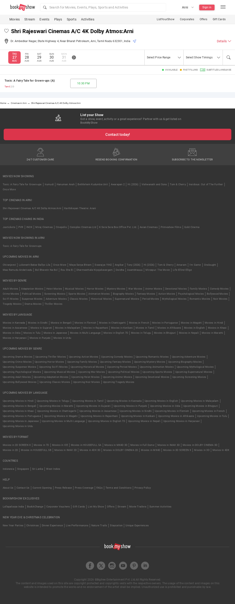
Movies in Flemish (85, 322)
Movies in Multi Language (85, 332)
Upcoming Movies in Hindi (18, 400)
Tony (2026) (133, 264)
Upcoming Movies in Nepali (144, 421)
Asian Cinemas (149, 227)
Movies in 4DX (221, 450)
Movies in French (139, 322)
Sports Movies (77, 293)
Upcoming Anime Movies (117, 377)
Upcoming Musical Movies (60, 371)
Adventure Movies (56, 298)
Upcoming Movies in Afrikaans (176, 416)
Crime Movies (11, 293)
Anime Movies (153, 288)
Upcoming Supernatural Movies (194, 371)
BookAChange (35, 506)
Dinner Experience (52, 525)
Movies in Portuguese (165, 322)
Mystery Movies (116, 288)
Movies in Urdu (62, 337)
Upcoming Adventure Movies (189, 356)
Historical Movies (101, 298)
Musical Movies (74, 288)
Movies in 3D (201, 450)
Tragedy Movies (12, 303)
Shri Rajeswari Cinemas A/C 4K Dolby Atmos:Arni (32, 208)
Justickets (9, 227)
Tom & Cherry (178, 184)
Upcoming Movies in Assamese (98, 411)
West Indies (53, 468)
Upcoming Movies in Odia (165, 406)
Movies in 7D (41, 445)
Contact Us (23, 487)
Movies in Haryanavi (15, 337)
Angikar (119, 264)
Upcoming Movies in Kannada (124, 400)
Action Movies (166, 293)
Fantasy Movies (146, 293)
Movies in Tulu (32, 332)
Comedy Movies (219, 288)
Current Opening (42, 487)
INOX (29, 227)
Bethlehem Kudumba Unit (93, 184)
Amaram (181, 264)
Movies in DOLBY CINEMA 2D (120, 450)
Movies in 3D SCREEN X (177, 450)
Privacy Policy (142, 487)
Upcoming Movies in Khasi (18, 411)
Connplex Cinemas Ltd (83, 227)
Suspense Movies (32, 298)
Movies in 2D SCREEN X (17, 445)
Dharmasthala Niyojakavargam (94, 269)
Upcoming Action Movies (83, 356)
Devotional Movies (176, 288)
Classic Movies (79, 298)
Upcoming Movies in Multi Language (63, 421)
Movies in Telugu (141, 332)
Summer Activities (160, 506)
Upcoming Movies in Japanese (21, 421)
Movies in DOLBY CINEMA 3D (200, 445)
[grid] (117, 83)
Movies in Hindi (214, 322)
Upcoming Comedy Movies (116, 356)
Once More (9, 189)
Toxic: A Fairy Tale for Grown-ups (22, 184)
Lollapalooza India (13, 506)
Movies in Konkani (122, 327)
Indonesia (8, 468)
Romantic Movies (200, 298)
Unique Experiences (137, 525)
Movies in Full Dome (142, 445)
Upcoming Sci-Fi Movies (53, 366)
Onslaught (210, 264)
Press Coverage (84, 487)
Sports (71, 19)
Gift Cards (219, 19)
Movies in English (194, 327)
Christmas (32, 525)
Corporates (187, 19)
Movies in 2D (10, 450)
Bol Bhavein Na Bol (46, 269)
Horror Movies (95, 288)
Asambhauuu (135, 269)
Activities (87, 19)
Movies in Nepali (189, 332)
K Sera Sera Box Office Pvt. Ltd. (118, 227)
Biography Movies (123, 293)
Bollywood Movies (217, 293)
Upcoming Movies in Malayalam (200, 400)
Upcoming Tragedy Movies (118, 382)
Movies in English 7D (116, 332)
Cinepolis (61, 227)
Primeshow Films (171, 227)
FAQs (99, 487)
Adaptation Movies (32, 288)
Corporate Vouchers (58, 506)
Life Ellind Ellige (182, 269)
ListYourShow (165, 19)
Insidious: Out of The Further (206, 184)
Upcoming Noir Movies (86, 382)
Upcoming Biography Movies (185, 361)
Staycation (116, 525)
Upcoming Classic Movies (54, 382)
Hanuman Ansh (66, 184)
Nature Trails (99, 525)
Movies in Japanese (55, 332)
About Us (8, 487)
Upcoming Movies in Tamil (88, 400)
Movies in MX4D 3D (115, 445)
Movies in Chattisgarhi (112, 322)
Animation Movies (99, 293)
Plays (58, 19)
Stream (29, 19)
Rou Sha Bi (67, 269)
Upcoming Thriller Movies (50, 356)
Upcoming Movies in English (161, 400)
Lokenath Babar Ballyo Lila (34, 264)
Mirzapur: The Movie (157, 269)
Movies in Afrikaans (169, 327)
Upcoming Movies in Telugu (53, 400)
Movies (14, 19)
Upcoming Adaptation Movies (51, 377)
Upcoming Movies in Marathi (56, 406)
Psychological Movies (191, 293)
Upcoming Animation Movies (157, 366)
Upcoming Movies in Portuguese (22, 416)
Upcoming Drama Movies (17, 356)
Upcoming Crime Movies (17, 361)
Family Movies (198, 288)
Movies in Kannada (14, 322)
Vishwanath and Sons (154, 184)
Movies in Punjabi (40, 337)
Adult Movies (10, 288)
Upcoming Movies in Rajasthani (99, 416)
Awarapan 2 (118, 184)
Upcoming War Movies (91, 371)
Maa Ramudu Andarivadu (17, 269)
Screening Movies (54, 293)
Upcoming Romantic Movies (152, 356)
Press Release (63, 487)
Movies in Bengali (61, 322)
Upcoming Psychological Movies (22, 371)
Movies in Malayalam (67, 327)
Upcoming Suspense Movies (19, 366)
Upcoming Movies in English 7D (106, 421)
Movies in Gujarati (41, 327)
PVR (20, 227)
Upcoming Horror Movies (49, 361)
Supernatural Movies (127, 298)
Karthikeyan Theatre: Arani (80, 208)
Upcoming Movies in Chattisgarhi (56, 411)
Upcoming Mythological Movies (195, 366)
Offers (203, 19)
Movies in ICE (60, 445)
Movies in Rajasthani (95, 327)
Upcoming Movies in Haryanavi (181, 421)
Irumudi (49, 184)
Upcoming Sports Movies (157, 371)
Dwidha (120, 269)
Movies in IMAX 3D (168, 445)
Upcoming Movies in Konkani (138, 416)
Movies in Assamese (15, 327)
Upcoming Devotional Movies (152, 377)
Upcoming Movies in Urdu (18, 426)
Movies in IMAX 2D (65, 450)
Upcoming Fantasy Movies (115, 361)
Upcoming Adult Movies (17, 377)
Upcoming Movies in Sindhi (136, 411)
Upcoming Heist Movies (85, 377)
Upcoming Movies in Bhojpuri (200, 406)
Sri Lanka (37, 468)
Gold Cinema (191, 227)
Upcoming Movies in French (208, 411)
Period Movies (150, 298)
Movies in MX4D (150, 450)
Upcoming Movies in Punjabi (130, 406)
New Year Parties (13, 525)
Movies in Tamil (145, 327)
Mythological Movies (174, 298)
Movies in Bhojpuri (165, 332)
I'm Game (195, 264)
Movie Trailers (137, 506)
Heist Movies (54, 288)
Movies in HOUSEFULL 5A (86, 445)
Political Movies (31, 293)
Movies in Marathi (212, 332)
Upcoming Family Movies (82, 361)
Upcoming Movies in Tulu (212, 416)
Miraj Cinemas (44, 227)
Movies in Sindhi (38, 322)
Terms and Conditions (118, 487)
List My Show (96, 506)
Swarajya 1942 (103, 264)
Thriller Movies (53, 303)
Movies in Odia (11, 332)
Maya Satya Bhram (80, 264)
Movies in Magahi (191, 322)
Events (44, 19)
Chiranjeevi (9, 264)
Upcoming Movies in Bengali (19, 406)
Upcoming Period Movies (122, 366)
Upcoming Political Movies (124, 371)
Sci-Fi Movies (11, 298)
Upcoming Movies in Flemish (172, 411)
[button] (103, 7)
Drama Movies (33, 303)
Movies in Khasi (217, 327)
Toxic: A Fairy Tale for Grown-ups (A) (30, 80)
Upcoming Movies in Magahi (61, 416)
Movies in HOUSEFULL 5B (36, 450)
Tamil (7, 86)
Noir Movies (220, 298)
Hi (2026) (133, 184)
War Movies (135, 288)
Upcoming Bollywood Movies (19, 382)
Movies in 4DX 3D (90, 450)
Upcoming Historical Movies (87, 366)
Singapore (23, 468)
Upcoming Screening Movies (189, 377)
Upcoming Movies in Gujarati (93, 406)
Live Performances (77, 525)
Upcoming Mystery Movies (149, 361)
